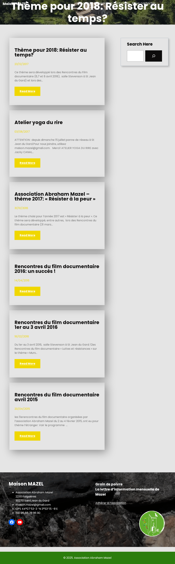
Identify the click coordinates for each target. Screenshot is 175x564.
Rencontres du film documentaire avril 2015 (57, 397)
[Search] (153, 56)
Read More (27, 91)
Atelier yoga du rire (39, 122)
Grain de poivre (109, 484)
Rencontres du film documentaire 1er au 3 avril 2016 (57, 325)
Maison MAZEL (15, 3)
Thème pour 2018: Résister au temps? (51, 52)
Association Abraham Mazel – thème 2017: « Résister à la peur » (55, 196)
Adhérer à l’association (110, 503)
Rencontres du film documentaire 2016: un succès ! (57, 269)
